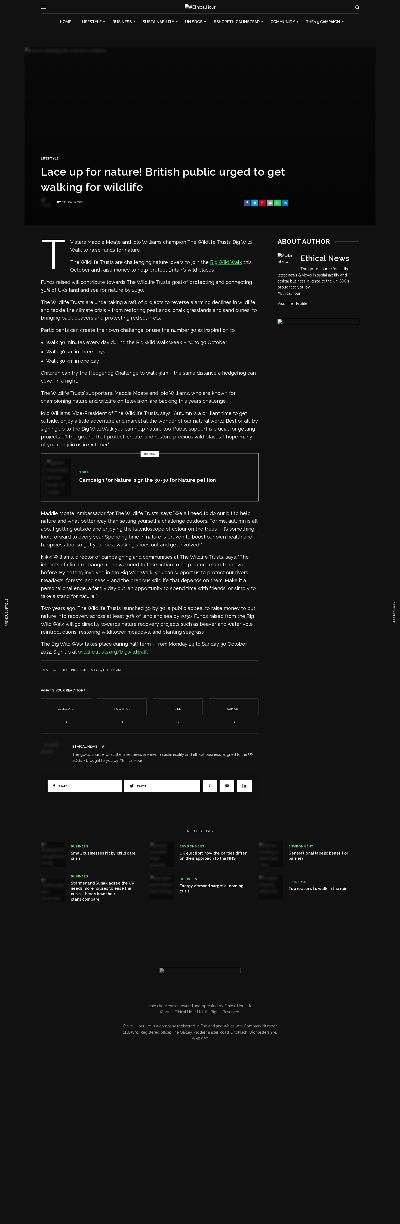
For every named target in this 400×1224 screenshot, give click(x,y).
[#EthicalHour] (200, 7)
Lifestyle (50, 158)
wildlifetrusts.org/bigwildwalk (113, 652)
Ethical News (72, 202)
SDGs (84, 472)
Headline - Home (74, 670)
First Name (38, 1166)
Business (79, 846)
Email (72, 1164)
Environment (192, 846)
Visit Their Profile (292, 303)
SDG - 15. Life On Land (106, 670)
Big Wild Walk (226, 262)
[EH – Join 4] (318, 367)
